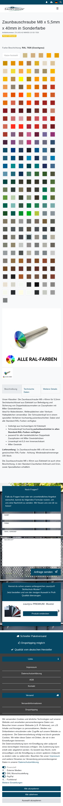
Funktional (12, 779)
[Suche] (60, 2)
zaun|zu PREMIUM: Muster (38, 604)
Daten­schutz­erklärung (28, 762)
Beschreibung (10, 389)
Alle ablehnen (31, 794)
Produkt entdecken (40, 613)
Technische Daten (29, 390)
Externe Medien (14, 770)
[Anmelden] (47, 2)
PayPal (10, 776)
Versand (30, 695)
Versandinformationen (31, 703)
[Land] (56, 2)
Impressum (31, 667)
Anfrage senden (43, 572)
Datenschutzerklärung (31, 673)
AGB (31, 680)
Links (30, 659)
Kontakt (31, 686)
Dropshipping (31, 709)
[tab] (12, 389)
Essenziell (11, 767)
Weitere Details (50, 389)
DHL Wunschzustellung (17, 773)
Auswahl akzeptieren (31, 800)
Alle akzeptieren (31, 788)
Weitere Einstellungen (12, 782)
